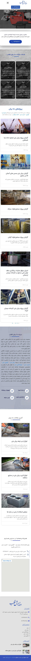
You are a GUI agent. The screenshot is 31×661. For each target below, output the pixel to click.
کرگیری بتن (8, 87)
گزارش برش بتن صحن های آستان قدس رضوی (17, 174)
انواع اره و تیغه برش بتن (19, 441)
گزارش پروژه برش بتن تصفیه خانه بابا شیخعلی (16, 139)
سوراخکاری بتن (8, 68)
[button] (8, 3)
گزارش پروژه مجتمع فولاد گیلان (18, 237)
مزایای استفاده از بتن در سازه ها (17, 512)
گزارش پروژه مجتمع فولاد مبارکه (18, 209)
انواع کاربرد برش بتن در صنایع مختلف (17, 476)
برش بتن (23, 68)
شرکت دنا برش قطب (9, 657)
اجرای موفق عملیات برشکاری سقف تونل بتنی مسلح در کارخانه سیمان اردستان (17, 272)
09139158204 (16, 42)
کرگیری (27, 114)
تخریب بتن (23, 87)
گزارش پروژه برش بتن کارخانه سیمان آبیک (16, 309)
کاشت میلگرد (16, 114)
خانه (28, 628)
